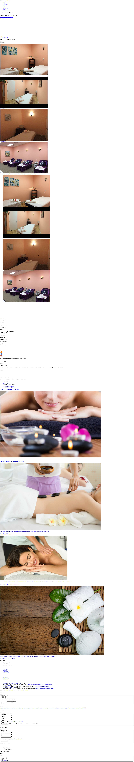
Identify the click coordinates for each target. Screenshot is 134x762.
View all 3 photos (3, 141)
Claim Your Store (5, 677)
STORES (4, 3)
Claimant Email (4, 697)
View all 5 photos (9, 173)
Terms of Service (14, 721)
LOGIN (4, 9)
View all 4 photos (3, 173)
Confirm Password (4, 718)
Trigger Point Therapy (6, 672)
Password (2, 716)
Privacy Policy (21, 721)
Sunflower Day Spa (6, 383)
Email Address (3, 714)
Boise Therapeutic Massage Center (8, 386)
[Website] (1, 352)
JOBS (4, 5)
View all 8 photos (27, 173)
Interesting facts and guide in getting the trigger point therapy (12, 683)
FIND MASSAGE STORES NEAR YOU (7, 658)
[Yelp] (1, 356)
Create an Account (4, 724)
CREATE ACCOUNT (6, 10)
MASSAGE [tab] (2, 317)
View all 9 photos (33, 173)
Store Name (3, 698)
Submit (3, 703)
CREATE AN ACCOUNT (4, 751)
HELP (4, 7)
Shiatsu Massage (5, 669)
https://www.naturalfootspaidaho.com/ (6, 17)
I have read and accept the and (12, 721)
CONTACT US (5, 8)
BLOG (4, 6)
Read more (40, 684)
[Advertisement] (31, 310)
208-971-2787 (5, 37)
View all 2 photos (3, 108)
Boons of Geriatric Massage (7, 685)
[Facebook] (1, 354)
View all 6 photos (15, 173)
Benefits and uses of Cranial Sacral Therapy (9, 687)
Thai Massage (5, 670)
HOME (4, 2)
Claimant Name (4, 696)
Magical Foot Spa (5, 380)
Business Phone (4, 700)
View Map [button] (2, 18)
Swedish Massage (5, 671)
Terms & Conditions (6, 678)
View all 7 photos (21, 173)
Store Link (3, 699)
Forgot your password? (5, 760)
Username (3, 757)
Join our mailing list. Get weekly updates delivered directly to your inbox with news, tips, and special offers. (20, 723)
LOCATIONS (5, 4)
